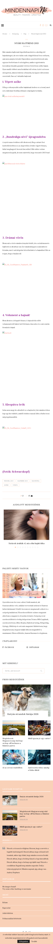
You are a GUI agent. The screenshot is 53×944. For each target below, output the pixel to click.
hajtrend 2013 (23, 481)
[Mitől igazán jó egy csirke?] (39, 727)
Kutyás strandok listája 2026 (22, 714)
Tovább (34, 941)
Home (4, 34)
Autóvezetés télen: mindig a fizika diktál (38, 769)
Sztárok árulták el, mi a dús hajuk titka (26, 543)
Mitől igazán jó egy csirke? (39, 738)
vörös (15, 485)
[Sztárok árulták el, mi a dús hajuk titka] (26, 525)
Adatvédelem (7, 913)
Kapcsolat (6, 908)
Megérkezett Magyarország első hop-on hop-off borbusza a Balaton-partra (12, 742)
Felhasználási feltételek (11, 918)
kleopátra (35, 481)
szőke (6, 485)
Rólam (5, 902)
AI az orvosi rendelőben (12, 768)
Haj (25, 34)
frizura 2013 (8, 481)
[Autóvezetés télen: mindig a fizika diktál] (39, 757)
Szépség (15, 34)
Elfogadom (23, 941)
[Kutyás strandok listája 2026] (26, 700)
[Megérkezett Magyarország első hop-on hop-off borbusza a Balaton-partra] (13, 727)
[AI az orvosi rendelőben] (13, 757)
